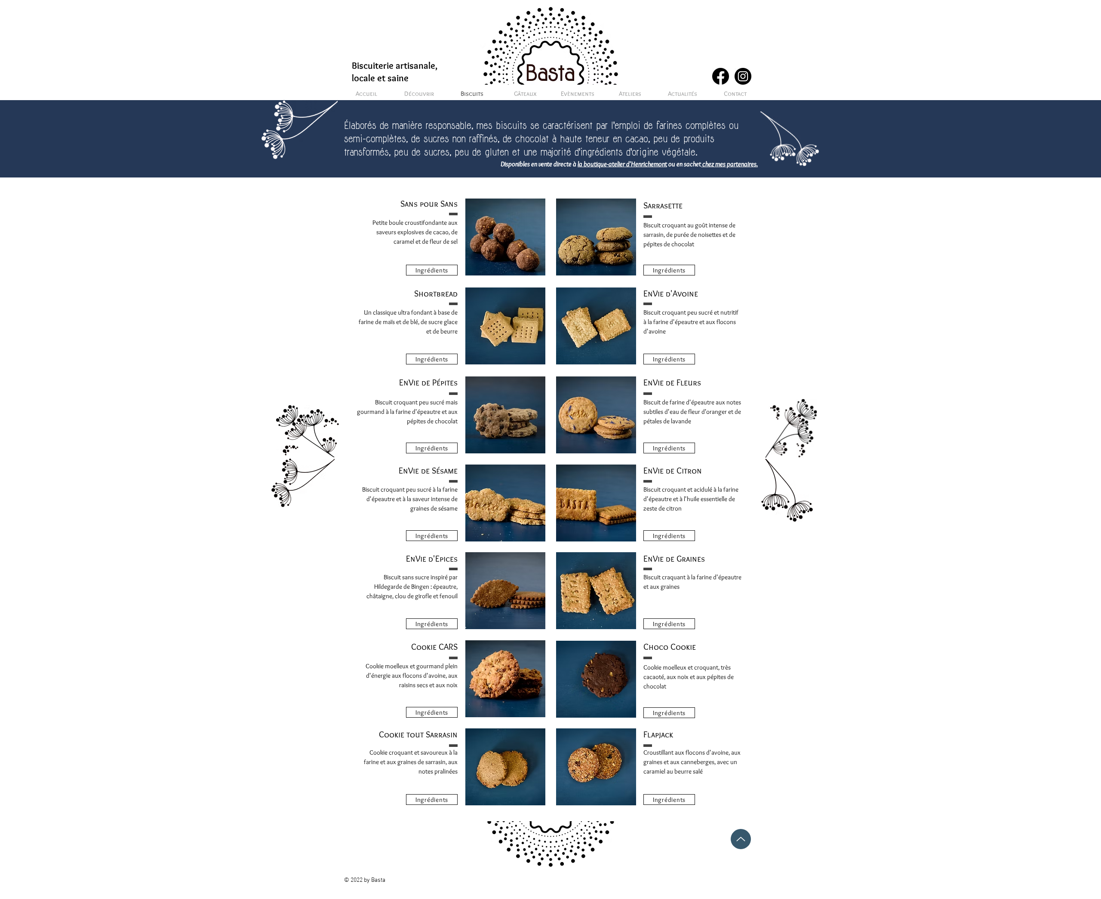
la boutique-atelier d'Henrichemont (622, 164)
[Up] (741, 839)
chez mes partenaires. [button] (729, 164)
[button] (432, 270)
